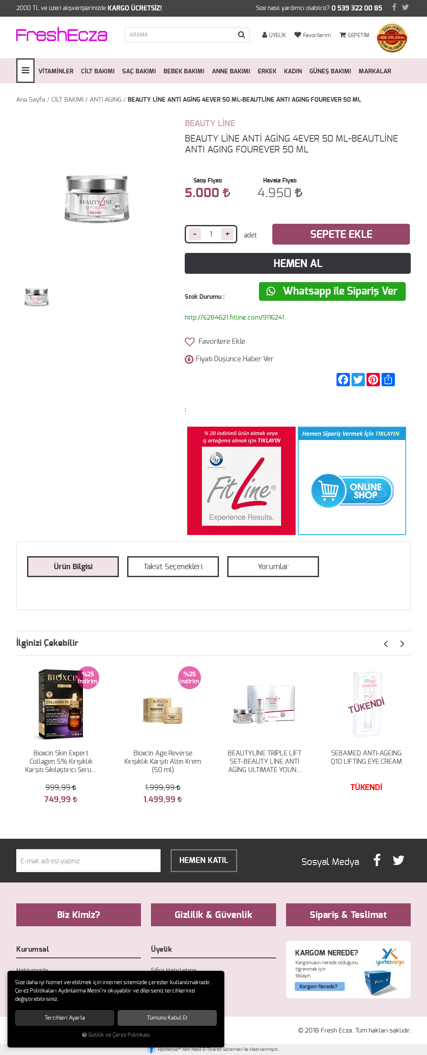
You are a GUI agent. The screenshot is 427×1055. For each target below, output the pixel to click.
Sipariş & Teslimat (348, 915)
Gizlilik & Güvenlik (214, 915)
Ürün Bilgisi (73, 567)
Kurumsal (32, 949)
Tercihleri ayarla (65, 1018)
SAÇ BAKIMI (139, 71)
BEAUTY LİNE (210, 124)
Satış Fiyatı (207, 181)
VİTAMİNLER (55, 71)
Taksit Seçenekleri (173, 567)
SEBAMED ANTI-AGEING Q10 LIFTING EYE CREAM (366, 757)
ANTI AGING (105, 100)
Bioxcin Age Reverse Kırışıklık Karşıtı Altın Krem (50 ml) (162, 761)
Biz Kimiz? (78, 915)
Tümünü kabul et (167, 1018)
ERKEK (267, 71)
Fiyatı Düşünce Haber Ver (235, 358)
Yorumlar (273, 567)
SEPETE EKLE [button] (341, 235)
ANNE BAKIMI (231, 71)
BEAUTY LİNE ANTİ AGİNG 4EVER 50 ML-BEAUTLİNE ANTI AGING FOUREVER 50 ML (244, 100)
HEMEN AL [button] (298, 264)
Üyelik (161, 949)
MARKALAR (375, 71)
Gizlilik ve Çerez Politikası (119, 1035)
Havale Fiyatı (279, 181)
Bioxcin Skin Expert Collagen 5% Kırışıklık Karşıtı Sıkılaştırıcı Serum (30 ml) (61, 762)
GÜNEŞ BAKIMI (330, 71)
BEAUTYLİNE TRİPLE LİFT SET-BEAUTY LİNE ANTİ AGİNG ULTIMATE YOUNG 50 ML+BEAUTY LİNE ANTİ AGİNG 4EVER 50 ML (264, 762)
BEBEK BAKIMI (183, 71)
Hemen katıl (203, 861)
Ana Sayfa (30, 100)
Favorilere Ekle (221, 341)
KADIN (293, 71)
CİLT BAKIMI (98, 71)
